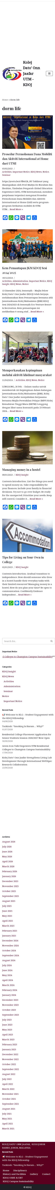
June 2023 (7, 1024)
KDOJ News (36, 171)
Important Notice (21, 171)
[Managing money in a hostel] (27, 448)
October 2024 (9, 950)
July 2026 (7, 846)
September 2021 (10, 1103)
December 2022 (10, 1054)
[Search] (51, 641)
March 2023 (8, 1039)
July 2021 (7, 1113)
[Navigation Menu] (49, 73)
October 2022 (9, 1064)
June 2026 (7, 851)
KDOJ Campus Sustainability (18, 1181)
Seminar (6, 175)
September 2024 (10, 955)
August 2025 (8, 900)
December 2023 (10, 999)
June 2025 (7, 910)
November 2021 (10, 1093)
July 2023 (7, 1019)
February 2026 (9, 871)
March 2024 (8, 985)
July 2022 (7, 1079)
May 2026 (7, 856)
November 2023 (10, 1004)
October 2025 (9, 891)
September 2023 (10, 1014)
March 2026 (8, 866)
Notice (46, 171)
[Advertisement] (27, 28)
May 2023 (7, 1029)
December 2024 (10, 940)
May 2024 (7, 975)
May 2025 (7, 915)
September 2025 (10, 896)
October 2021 (9, 1098)
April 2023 (7, 1034)
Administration (20, 281)
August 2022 (8, 1074)
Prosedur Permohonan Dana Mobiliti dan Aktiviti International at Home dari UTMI (27, 158)
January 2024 (9, 994)
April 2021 (7, 1123)
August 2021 (8, 1108)
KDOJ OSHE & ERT (13, 1177)
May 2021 (7, 1118)
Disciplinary (20, 1170)
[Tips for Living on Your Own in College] (27, 535)
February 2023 (9, 1044)
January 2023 (9, 1049)
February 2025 (9, 930)
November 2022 (10, 1059)
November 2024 (10, 945)
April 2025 (7, 920)
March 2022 (8, 1088)
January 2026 (9, 876)
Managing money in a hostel (21, 469)
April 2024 (7, 980)
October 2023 (9, 1009)
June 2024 (7, 970)
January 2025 (9, 935)
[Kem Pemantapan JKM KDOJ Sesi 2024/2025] (27, 246)
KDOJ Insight (22, 475)
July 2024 (7, 965)
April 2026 (7, 861)
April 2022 (7, 1083)
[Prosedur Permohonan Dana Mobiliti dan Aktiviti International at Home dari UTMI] (27, 132)
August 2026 (8, 841)
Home (5, 99)
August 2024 (8, 960)
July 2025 (7, 905)
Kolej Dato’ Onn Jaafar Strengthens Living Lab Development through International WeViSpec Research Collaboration (27, 761)
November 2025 (10, 886)
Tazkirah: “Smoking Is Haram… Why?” (23, 726)
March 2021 (8, 1128)
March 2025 (8, 925)
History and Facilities (14, 1174)
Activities (7, 171)
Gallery (34, 1174)
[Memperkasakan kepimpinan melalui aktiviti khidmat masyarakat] (27, 348)
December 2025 (10, 881)
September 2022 (10, 1069)
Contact (46, 1174)
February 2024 (9, 990)
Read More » (16, 209)
